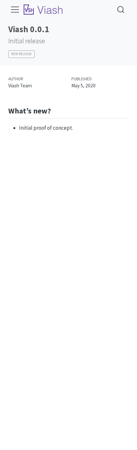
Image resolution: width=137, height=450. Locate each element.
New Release (21, 54)
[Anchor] (56, 110)
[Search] (121, 9)
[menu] (15, 9)
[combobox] (121, 9)
